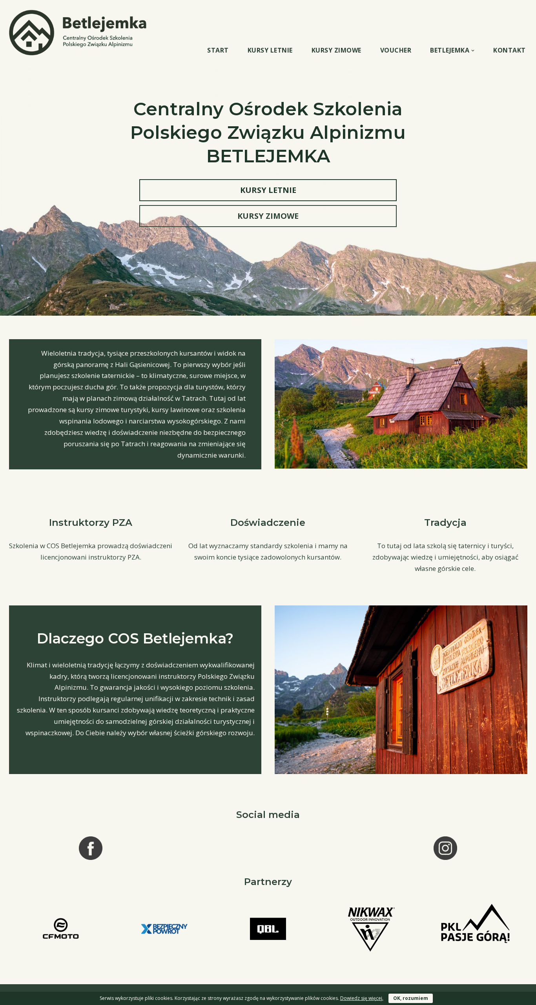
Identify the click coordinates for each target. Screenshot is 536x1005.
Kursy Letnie (270, 50)
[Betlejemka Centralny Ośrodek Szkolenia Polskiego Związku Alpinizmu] (79, 32)
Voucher (396, 50)
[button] (472, 50)
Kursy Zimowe (336, 50)
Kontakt (509, 50)
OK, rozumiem (410, 998)
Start (218, 50)
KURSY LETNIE (268, 190)
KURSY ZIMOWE (268, 216)
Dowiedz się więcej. (361, 998)
